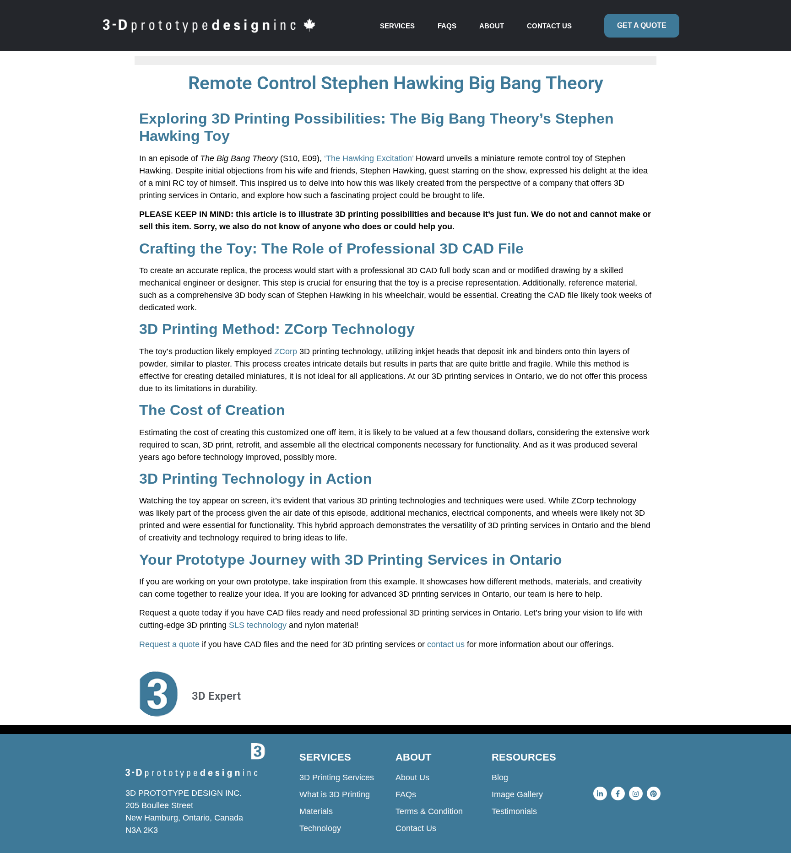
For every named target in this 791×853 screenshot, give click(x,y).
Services (397, 26)
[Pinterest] (654, 793)
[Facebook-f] (618, 793)
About (491, 26)
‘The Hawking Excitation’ (368, 158)
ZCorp (285, 351)
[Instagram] (636, 793)
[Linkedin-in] (600, 793)
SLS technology (258, 625)
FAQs (447, 26)
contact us (446, 644)
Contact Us (549, 26)
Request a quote (169, 644)
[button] (399, 26)
